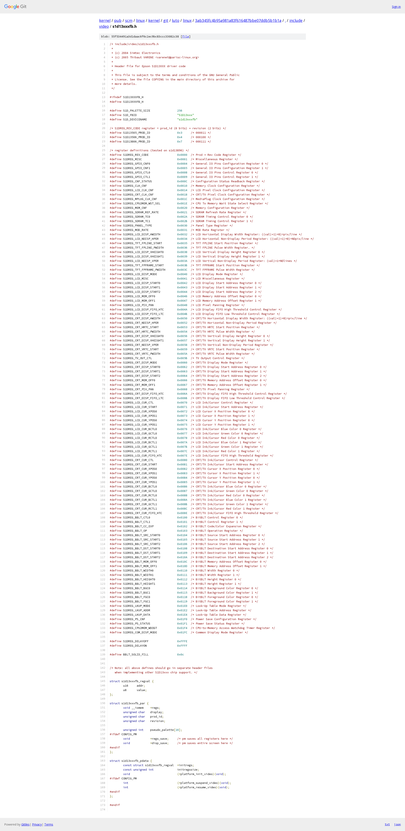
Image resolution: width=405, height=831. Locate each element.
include (295, 20)
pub (118, 20)
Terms (48, 824)
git (165, 20)
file (185, 36)
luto (175, 20)
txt (387, 824)
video (104, 26)
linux (140, 20)
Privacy (37, 824)
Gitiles (25, 824)
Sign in (396, 7)
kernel (105, 20)
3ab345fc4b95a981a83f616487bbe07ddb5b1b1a (238, 20)
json (397, 824)
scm (128, 20)
